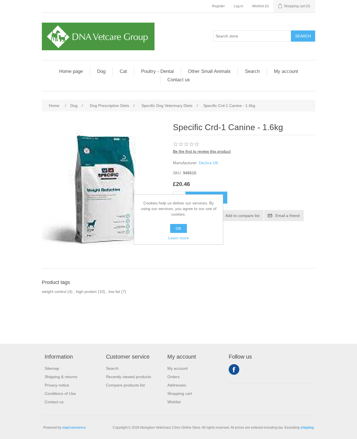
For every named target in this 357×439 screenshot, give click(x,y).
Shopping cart (179, 393)
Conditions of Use (60, 393)
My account (286, 71)
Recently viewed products (128, 376)
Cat (123, 71)
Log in (238, 6)
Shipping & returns (61, 376)
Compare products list (125, 385)
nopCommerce (74, 428)
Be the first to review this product (202, 151)
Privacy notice (57, 385)
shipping (307, 428)
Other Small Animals (209, 71)
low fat (114, 291)
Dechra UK (208, 163)
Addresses (176, 385)
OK (178, 228)
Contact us (178, 79)
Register (218, 6)
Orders (173, 376)
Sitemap (52, 368)
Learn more (178, 238)
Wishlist (174, 402)
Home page (71, 71)
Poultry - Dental (157, 71)
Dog (101, 71)
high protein (86, 291)
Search (252, 71)
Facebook (234, 369)
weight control (54, 291)
